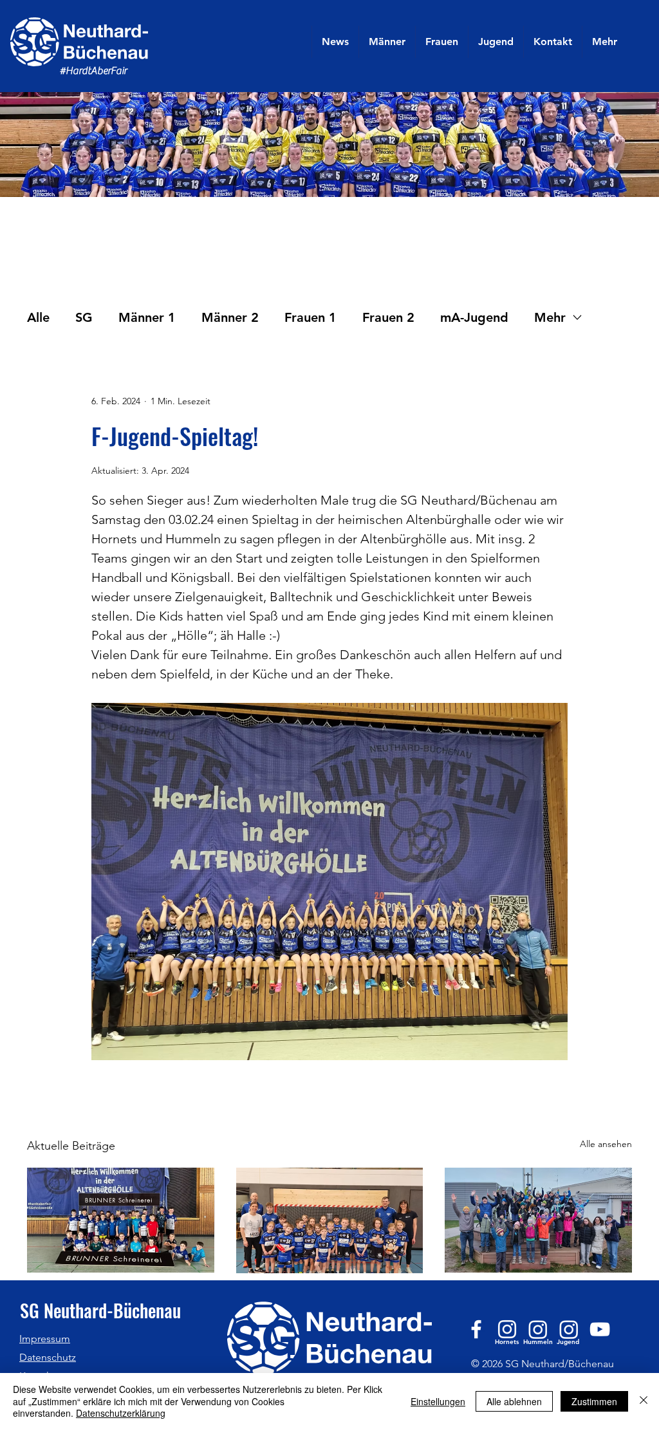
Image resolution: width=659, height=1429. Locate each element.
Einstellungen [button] (438, 1401)
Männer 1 (147, 317)
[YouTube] (600, 1329)
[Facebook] (476, 1329)
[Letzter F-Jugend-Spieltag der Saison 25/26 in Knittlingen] (329, 1220)
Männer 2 (230, 317)
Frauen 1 (310, 317)
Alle (38, 317)
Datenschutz (47, 1357)
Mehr (550, 317)
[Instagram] (507, 1329)
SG (84, 317)
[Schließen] (643, 1401)
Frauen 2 (388, 317)
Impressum (44, 1338)
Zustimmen (594, 1401)
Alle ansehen (606, 1144)
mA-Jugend (474, 317)
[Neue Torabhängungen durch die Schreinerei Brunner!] (120, 1220)
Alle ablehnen (514, 1401)
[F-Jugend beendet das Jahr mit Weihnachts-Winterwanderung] (538, 1220)
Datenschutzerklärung (120, 1412)
